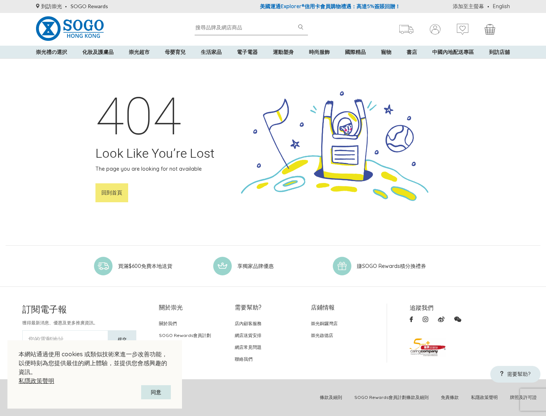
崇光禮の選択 (51, 52)
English (501, 6)
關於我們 (168, 323)
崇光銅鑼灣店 (324, 323)
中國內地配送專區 (453, 52)
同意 (156, 392)
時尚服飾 (319, 52)
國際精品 (355, 52)
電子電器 (247, 52)
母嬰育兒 (175, 52)
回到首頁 (111, 192)
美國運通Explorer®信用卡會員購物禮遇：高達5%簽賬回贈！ (322, 6)
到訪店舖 (499, 52)
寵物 (386, 52)
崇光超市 (139, 52)
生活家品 (211, 52)
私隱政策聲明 (36, 380)
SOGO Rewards (89, 6)
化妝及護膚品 (98, 52)
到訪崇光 (51, 6)
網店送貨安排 (248, 335)
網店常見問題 (248, 347)
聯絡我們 (244, 359)
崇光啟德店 (322, 335)
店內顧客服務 (248, 323)
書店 (412, 52)
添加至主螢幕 (468, 6)
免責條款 (450, 397)
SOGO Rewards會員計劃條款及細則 (391, 397)
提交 (122, 339)
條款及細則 (331, 397)
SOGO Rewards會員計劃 (185, 335)
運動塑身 (283, 52)
